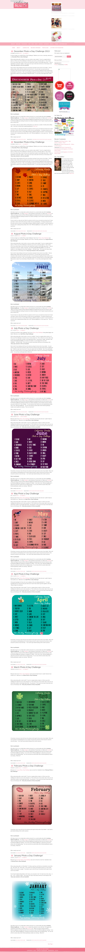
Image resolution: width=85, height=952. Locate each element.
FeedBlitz (66, 64)
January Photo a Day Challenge (23, 769)
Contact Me (26, 47)
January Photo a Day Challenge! (28, 855)
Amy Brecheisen (57, 148)
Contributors (63, 43)
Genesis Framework (42, 950)
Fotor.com (35, 126)
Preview (56, 64)
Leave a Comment (23, 416)
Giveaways (46, 43)
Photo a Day (45, 47)
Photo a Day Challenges (44, 237)
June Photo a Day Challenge (27, 414)
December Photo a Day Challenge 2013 (32, 51)
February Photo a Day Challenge (28, 766)
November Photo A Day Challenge (29, 142)
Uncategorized (24, 325)
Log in (56, 950)
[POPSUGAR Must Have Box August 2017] (56, 41)
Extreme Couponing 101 (66, 147)
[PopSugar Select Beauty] (69, 100)
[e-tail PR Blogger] (59, 100)
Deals (52, 43)
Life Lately (18, 571)
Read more (71, 173)
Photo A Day (18, 139)
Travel (56, 43)
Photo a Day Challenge (47, 139)
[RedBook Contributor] (60, 90)
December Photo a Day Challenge (23, 859)
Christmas (34, 139)
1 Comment (24, 235)
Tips (22, 490)
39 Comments (25, 53)
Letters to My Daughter (56, 47)
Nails (32, 43)
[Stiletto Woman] (64, 110)
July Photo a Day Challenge (26, 328)
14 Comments (25, 669)
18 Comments (25, 144)
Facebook (49, 117)
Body (36, 43)
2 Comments (22, 330)
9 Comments (25, 767)
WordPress (51, 950)
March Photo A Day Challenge (27, 667)
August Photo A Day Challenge (27, 234)
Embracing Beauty (17, 1)
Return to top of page (42, 949)
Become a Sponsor (35, 47)
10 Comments (22, 495)
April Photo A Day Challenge (26, 574)
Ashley (20, 53)
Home (13, 47)
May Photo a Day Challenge (26, 493)
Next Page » (50, 944)
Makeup (13, 43)
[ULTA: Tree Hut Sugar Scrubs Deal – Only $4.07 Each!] (56, 12)
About (18, 48)
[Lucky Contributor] (69, 90)
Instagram (26, 117)
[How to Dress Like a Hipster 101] (56, 28)
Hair (29, 43)
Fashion (41, 43)
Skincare (18, 43)
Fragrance (24, 43)
